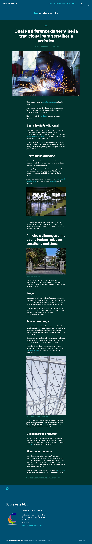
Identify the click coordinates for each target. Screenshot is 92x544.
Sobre (73, 3)
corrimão (53, 181)
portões (40, 137)
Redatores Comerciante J (43, 46)
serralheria (43, 116)
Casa (63, 3)
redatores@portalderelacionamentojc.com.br (32, 525)
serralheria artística (49, 102)
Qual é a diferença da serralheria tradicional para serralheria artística (46, 35)
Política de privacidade (30, 540)
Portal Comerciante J (10, 3)
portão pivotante (51, 477)
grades (45, 137)
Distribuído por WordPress (45, 540)
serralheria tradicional (49, 478)
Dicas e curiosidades (55, 3)
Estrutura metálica (31, 416)
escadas (34, 137)
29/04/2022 (56, 46)
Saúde (68, 3)
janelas (28, 137)
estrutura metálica (32, 350)
